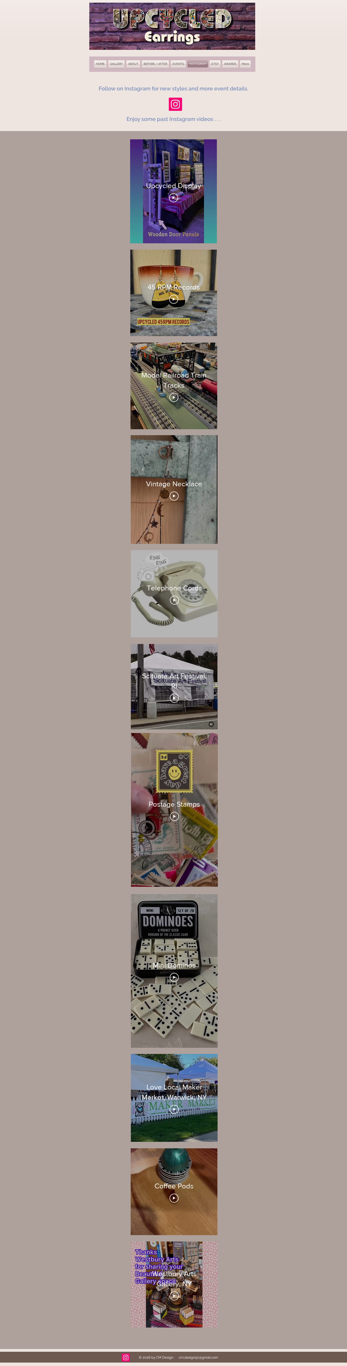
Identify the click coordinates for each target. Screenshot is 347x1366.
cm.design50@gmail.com (198, 1357)
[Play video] (173, 197)
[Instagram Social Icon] (175, 104)
